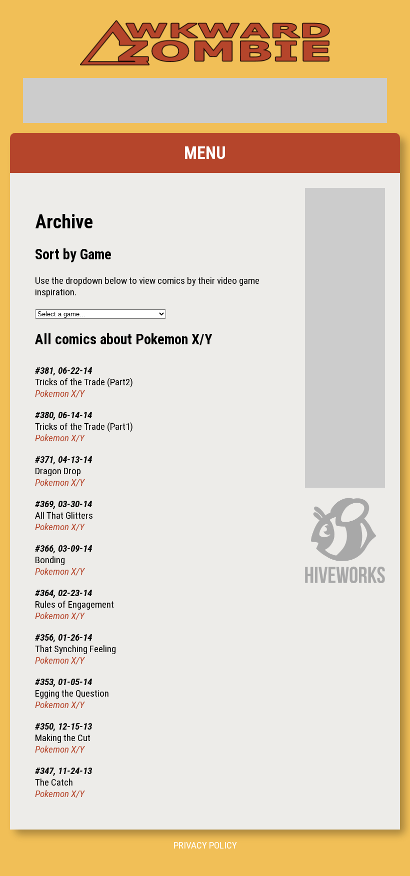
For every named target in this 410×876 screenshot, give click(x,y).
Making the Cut (62, 738)
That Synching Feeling (75, 649)
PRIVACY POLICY (205, 845)
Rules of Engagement (74, 604)
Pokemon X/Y (59, 393)
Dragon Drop (58, 471)
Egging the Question (72, 693)
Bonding (50, 560)
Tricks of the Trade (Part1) (84, 426)
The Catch (54, 782)
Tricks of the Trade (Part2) (84, 382)
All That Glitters (64, 515)
